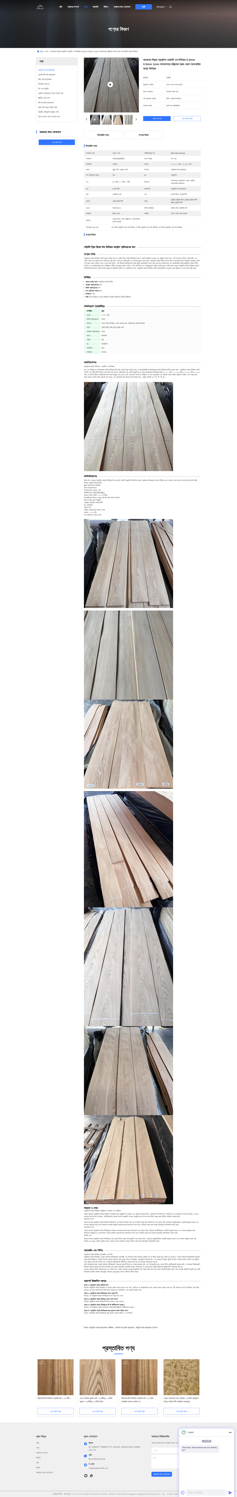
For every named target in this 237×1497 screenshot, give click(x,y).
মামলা (38, 1467)
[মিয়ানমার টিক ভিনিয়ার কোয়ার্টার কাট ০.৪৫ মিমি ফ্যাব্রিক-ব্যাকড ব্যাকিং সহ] (139, 1377)
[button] (41, 1384)
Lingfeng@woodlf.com (98, 1468)
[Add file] (183, 1493)
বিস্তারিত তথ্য (103, 135)
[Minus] (230, 1432)
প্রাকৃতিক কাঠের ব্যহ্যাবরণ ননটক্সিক (101, 1327)
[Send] (230, 1493)
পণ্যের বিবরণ (144, 135)
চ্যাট (143, 7)
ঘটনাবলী (95, 7)
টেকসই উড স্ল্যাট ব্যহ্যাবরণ (124, 1327)
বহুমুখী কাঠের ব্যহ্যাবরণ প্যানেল (146, 1327)
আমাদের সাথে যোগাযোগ (122, 7)
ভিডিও (106, 7)
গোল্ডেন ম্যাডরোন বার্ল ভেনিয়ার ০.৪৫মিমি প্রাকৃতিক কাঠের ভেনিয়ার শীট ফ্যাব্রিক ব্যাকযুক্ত (181, 1400)
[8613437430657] (91, 1476)
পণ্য (85, 7)
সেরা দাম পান (157, 118)
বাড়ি (60, 7)
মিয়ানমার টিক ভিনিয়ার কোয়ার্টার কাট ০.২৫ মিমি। (54, 1398)
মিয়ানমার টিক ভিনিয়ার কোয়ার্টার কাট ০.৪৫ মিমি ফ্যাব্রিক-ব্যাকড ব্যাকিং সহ (137, 1400)
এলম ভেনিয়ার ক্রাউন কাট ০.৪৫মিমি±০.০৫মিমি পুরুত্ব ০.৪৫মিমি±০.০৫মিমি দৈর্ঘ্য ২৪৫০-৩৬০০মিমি (96, 1400)
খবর (37, 1463)
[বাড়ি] (40, 7)
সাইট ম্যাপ (67, 1494)
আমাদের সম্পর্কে (73, 7)
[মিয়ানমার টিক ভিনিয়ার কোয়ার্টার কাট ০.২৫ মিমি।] (56, 1377)
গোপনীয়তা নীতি (57, 1494)
